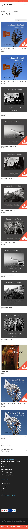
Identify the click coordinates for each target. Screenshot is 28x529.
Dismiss (20, 528)
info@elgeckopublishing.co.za (9, 474)
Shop (5, 11)
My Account (3, 490)
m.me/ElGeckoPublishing (8, 472)
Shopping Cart (4, 488)
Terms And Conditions (5, 483)
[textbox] (14, 451)
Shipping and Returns (5, 486)
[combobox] (14, 451)
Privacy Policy (4, 481)
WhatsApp (5, 466)
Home (2, 11)
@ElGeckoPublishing (7, 469)
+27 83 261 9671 (6, 464)
